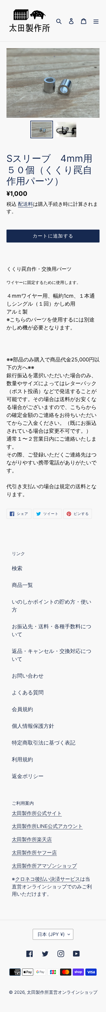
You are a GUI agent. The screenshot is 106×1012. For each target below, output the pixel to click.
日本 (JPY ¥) (51, 934)
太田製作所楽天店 (32, 839)
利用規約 (22, 759)
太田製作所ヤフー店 (34, 853)
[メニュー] (96, 21)
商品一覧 (22, 585)
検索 (17, 568)
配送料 (25, 204)
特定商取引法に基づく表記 (43, 743)
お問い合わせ (28, 676)
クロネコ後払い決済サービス (47, 879)
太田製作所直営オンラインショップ (62, 992)
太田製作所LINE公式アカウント (47, 826)
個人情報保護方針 (33, 726)
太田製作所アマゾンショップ (44, 866)
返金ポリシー (28, 776)
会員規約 (22, 709)
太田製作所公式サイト (37, 813)
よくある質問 (28, 692)
